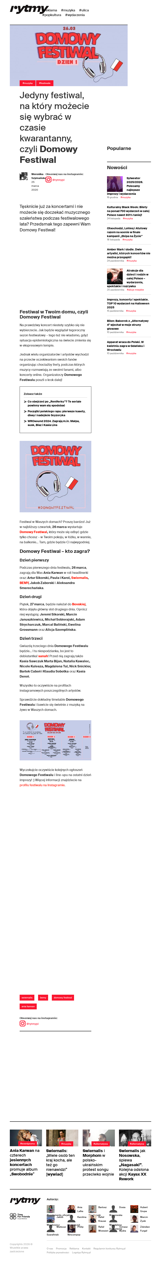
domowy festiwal (63, 997)
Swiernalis (79, 578)
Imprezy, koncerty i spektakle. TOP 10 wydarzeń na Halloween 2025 (128, 303)
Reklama (74, 1248)
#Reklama (49, 10)
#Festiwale (44, 83)
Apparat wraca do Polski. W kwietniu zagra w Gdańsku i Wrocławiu (125, 346)
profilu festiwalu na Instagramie (42, 785)
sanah (43, 656)
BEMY (24, 583)
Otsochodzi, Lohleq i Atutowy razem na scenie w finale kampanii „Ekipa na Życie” (127, 232)
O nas (50, 1248)
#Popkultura (51, 15)
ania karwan (28, 1006)
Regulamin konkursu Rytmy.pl (109, 1248)
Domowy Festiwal (33, 532)
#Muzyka (68, 10)
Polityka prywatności (58, 1252)
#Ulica (84, 10)
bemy (43, 997)
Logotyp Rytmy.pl (81, 1252)
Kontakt (86, 1248)
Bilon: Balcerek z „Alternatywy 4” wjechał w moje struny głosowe (128, 324)
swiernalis (27, 997)
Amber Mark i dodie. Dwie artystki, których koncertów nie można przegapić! (128, 253)
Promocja (61, 1248)
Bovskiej (79, 604)
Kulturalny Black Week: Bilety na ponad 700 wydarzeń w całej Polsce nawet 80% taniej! (128, 211)
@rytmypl (58, 180)
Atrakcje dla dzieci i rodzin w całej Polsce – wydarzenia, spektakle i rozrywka (127, 278)
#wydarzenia (75, 15)
